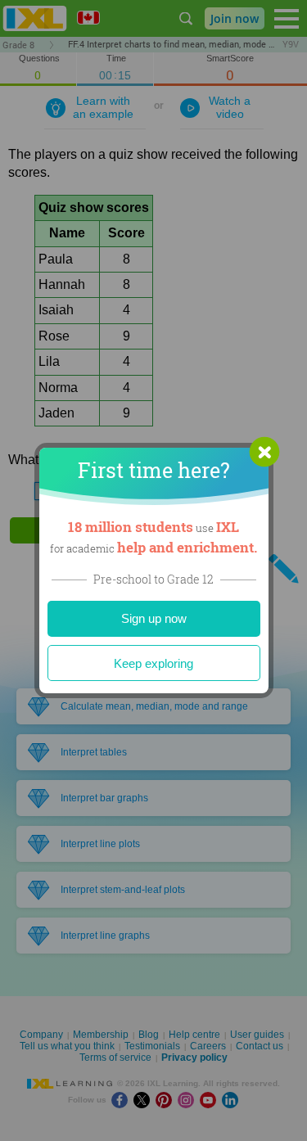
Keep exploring (153, 663)
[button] (264, 451)
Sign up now (154, 618)
